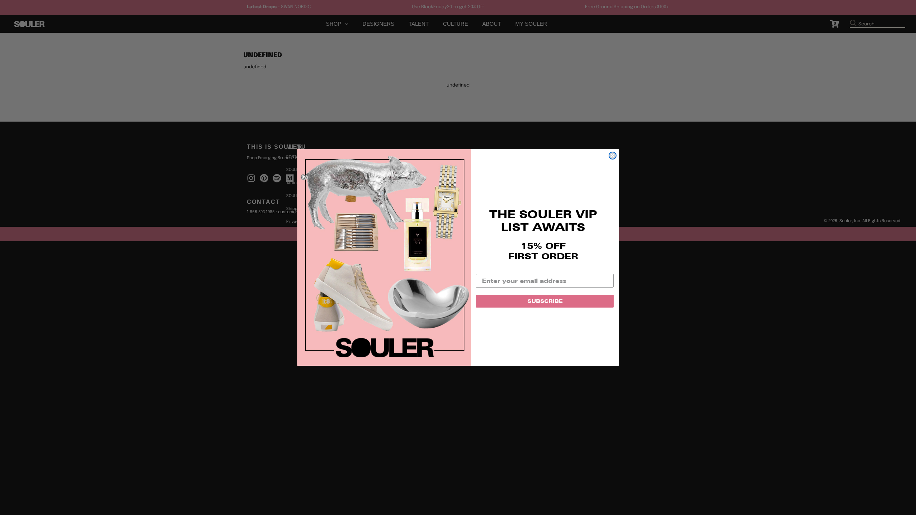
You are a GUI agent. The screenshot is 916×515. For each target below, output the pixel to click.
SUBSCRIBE (544, 301)
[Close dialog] (612, 155)
